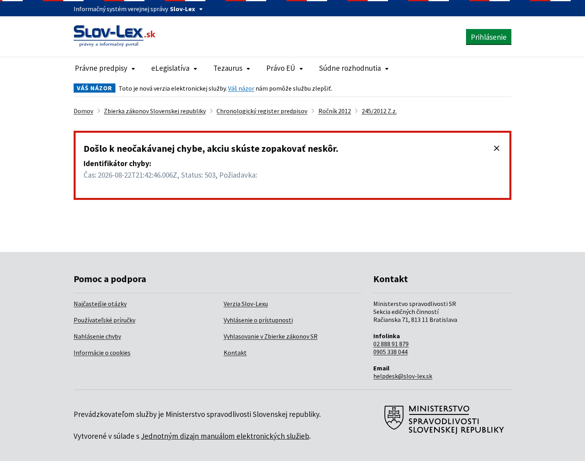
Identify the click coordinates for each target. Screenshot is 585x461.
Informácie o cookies (102, 352)
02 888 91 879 (391, 344)
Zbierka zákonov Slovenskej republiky (155, 111)
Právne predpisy (101, 68)
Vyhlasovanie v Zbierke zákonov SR (271, 336)
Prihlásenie (489, 37)
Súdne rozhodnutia (350, 68)
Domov (83, 111)
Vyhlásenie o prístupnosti (258, 320)
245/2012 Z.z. (379, 111)
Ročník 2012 (334, 111)
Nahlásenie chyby (97, 336)
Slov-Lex (182, 9)
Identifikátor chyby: (117, 163)
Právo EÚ (280, 68)
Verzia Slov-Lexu (246, 304)
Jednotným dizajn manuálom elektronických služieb (225, 436)
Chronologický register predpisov (261, 111)
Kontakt (235, 352)
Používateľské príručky (104, 320)
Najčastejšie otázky (100, 304)
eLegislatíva (170, 68)
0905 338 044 (390, 352)
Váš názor (241, 88)
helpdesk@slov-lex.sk (402, 376)
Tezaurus (227, 68)
